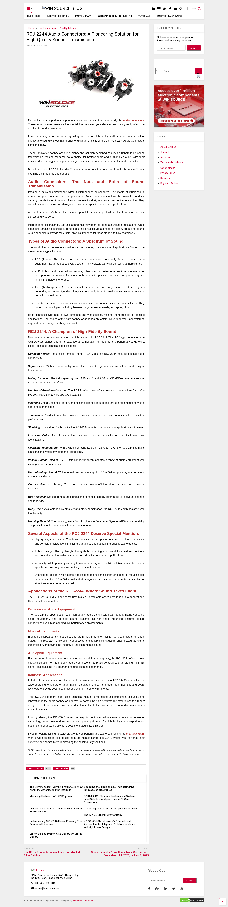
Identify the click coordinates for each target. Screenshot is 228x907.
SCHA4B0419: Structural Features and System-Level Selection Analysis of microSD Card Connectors (110, 799)
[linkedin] (175, 8)
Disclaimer (165, 178)
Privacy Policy (167, 173)
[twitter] (170, 8)
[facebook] (187, 8)
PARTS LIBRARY (83, 16)
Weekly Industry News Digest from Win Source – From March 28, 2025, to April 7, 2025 (120, 854)
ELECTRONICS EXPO (57, 16)
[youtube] (164, 8)
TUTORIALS (144, 16)
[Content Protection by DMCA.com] (191, 901)
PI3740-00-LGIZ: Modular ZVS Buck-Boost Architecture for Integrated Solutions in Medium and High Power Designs (110, 824)
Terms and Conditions (171, 162)
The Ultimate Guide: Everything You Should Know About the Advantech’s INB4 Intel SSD (56, 788)
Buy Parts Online (169, 183)
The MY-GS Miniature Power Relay (103, 814)
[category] (159, 8)
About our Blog (168, 147)
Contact (164, 152)
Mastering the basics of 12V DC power (51, 796)
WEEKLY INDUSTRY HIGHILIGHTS (115, 16)
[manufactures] (153, 8)
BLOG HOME (33, 16)
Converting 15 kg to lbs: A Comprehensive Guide (110, 808)
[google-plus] (181, 8)
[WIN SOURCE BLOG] (61, 8)
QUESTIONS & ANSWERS (169, 16)
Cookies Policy (167, 167)
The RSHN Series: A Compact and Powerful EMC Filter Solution (53, 854)
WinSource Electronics (82, 901)
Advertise (165, 157)
